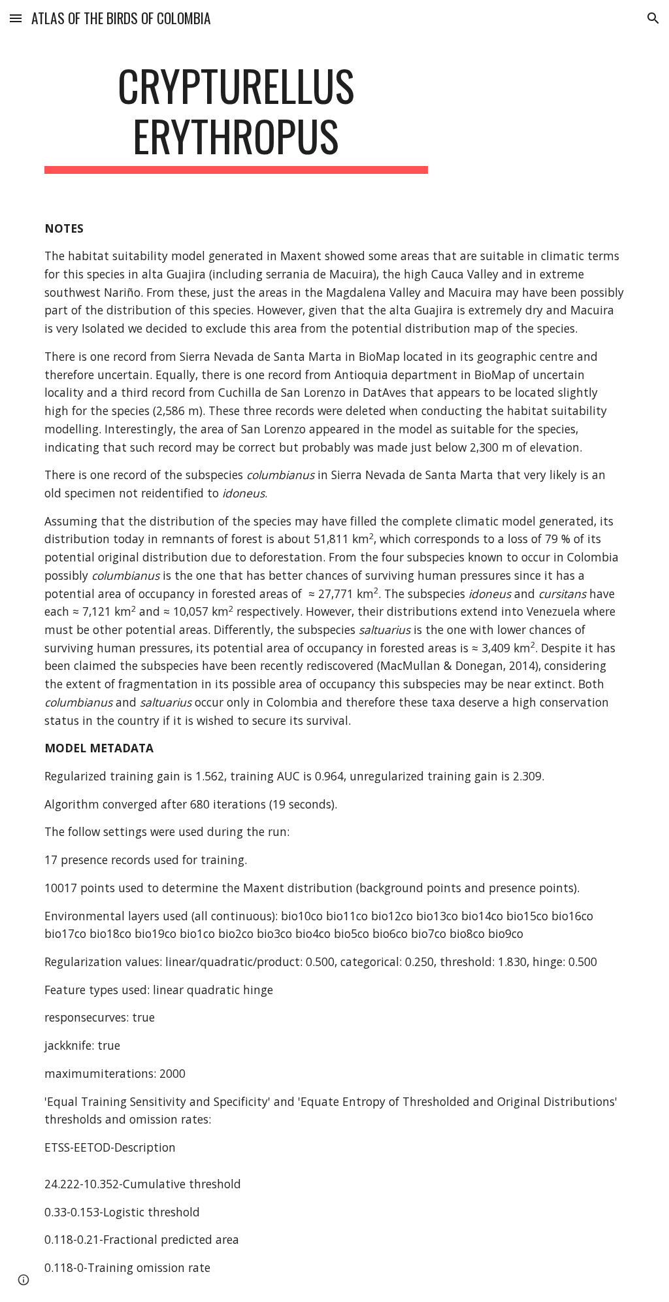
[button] (15, 18)
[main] (236, 117)
